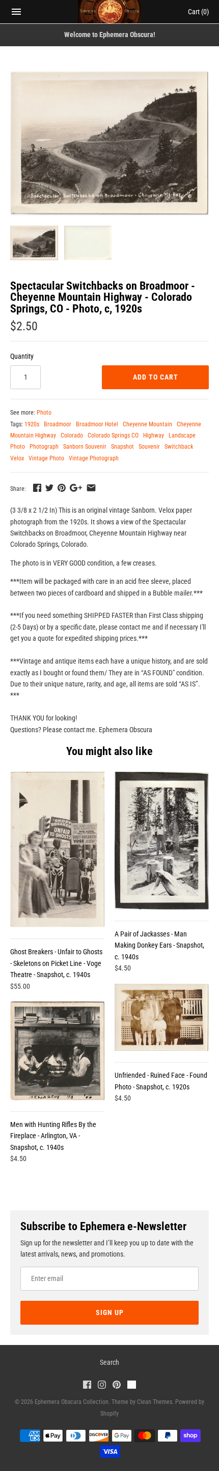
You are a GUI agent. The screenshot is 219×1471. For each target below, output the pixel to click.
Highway (153, 435)
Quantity (22, 356)
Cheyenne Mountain (147, 424)
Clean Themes (154, 1401)
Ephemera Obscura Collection (71, 1401)
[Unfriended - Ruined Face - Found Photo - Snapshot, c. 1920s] (162, 1017)
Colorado (72, 435)
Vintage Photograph (94, 458)
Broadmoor (57, 424)
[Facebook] (87, 1386)
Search (109, 1362)
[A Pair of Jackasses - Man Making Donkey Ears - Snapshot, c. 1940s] (162, 840)
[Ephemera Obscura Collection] (110, 11)
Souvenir (149, 446)
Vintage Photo (46, 458)
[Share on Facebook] (37, 488)
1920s (31, 424)
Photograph (44, 446)
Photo (44, 412)
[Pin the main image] (62, 488)
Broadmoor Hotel (97, 424)
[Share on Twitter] (49, 488)
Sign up (110, 1312)
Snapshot (122, 446)
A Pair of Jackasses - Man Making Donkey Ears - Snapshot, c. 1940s (159, 945)
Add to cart (155, 377)
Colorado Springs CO (113, 435)
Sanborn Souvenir (84, 446)
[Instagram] (102, 1386)
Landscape (182, 435)
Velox (17, 458)
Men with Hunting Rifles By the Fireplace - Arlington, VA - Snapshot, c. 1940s (53, 1135)
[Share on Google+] (76, 488)
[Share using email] (91, 488)
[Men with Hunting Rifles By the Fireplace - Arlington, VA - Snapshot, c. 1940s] (57, 1050)
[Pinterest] (117, 1386)
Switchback (179, 446)
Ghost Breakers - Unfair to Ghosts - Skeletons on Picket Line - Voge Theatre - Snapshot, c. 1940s (56, 963)
